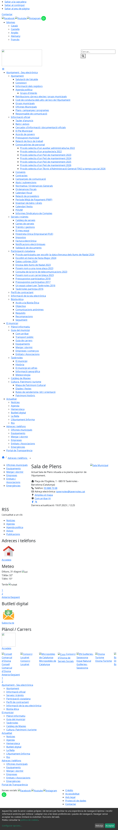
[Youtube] (21, 18)
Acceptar (110, 825)
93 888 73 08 (50, 488)
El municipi (8, 712)
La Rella (10, 750)
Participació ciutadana (18, 698)
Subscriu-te (8, 622)
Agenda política (14, 527)
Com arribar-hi (43, 498)
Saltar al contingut (15, 5)
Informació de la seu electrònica (23, 705)
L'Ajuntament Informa (18, 753)
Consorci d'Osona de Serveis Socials (67, 657)
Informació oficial (15, 691)
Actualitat (7, 733)
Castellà (15, 29)
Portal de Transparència (15, 784)
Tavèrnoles (12, 722)
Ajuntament (12, 688)
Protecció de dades (75, 800)
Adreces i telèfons (18, 458)
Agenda (10, 523)
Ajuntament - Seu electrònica (17, 685)
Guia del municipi (15, 719)
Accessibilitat (72, 793)
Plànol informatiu (15, 715)
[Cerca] (83, 56)
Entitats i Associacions (18, 777)
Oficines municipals (17, 465)
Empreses (11, 475)
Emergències (13, 485)
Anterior (6, 597)
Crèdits (69, 790)
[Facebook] (8, 18)
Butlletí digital (13, 746)
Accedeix (6, 559)
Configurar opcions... (12, 825)
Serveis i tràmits (15, 695)
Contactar (7, 14)
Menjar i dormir (14, 471)
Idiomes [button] (10, 22)
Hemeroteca (13, 743)
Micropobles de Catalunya (47, 662)
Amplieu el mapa (44, 495)
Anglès (14, 32)
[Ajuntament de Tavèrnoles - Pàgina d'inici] (22, 57)
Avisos (9, 530)
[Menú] (3, 69)
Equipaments (13, 468)
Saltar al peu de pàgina (17, 8)
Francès (15, 39)
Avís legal (70, 797)
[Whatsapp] (43, 18)
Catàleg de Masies (16, 726)
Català (14, 25)
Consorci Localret (25, 662)
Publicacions (13, 534)
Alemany (15, 36)
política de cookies (29, 820)
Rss (8, 757)
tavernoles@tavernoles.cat (70, 491)
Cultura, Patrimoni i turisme (21, 729)
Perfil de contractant (17, 702)
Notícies (10, 520)
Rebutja (99, 825)
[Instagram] (34, 18)
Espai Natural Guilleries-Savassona (84, 664)
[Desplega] (30, 458)
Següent (15, 597)
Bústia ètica (12, 709)
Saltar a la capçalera (15, 1)
